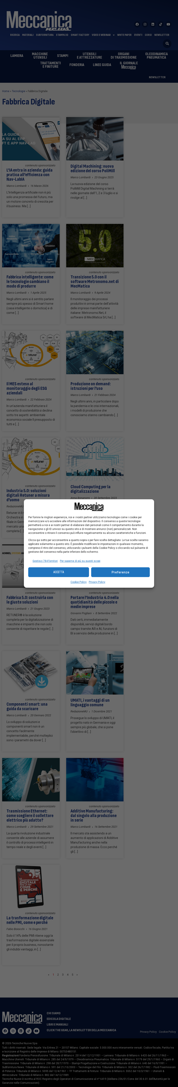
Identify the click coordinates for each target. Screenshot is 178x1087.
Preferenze (120, 572)
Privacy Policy (97, 582)
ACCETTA (58, 572)
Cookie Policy (79, 582)
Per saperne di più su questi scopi (80, 561)
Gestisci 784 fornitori (45, 561)
